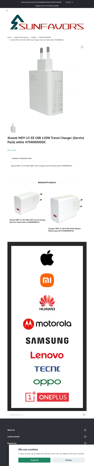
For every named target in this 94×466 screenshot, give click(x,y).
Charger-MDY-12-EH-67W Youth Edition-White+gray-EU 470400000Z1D (64, 229)
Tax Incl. (68, 2)
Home (9, 37)
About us (11, 430)
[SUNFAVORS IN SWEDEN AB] (47, 23)
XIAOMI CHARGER (45, 37)
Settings (68, 460)
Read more (12, 443)
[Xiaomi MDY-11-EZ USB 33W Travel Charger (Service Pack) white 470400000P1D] (28, 203)
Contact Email (13, 436)
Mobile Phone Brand (21, 37)
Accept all (34, 460)
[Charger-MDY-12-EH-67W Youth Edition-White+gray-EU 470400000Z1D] (66, 208)
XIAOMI (33, 37)
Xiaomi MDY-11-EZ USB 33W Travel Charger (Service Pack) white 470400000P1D (28, 221)
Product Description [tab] (21, 158)
